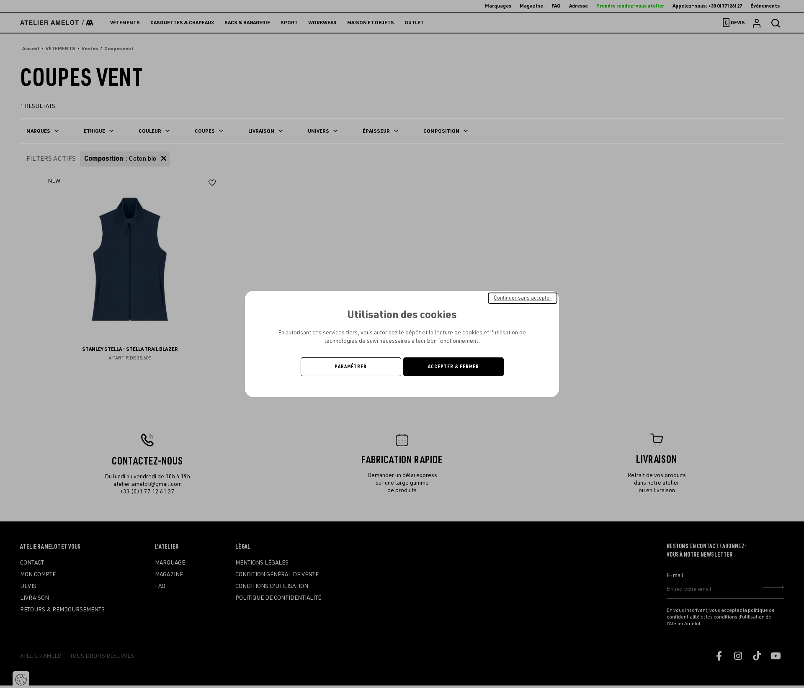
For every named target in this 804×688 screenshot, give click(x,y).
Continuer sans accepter (522, 298)
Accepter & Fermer (453, 366)
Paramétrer (351, 366)
